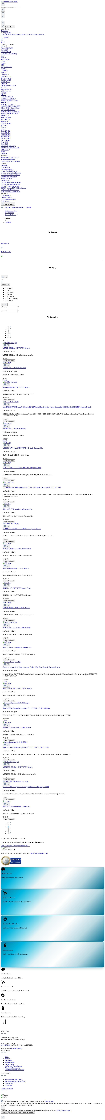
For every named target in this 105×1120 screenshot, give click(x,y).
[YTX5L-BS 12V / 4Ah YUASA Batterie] (10, 343)
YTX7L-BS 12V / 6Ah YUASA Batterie (16, 608)
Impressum (8, 1060)
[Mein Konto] (3, 23)
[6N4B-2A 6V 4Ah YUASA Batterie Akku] (7, 583)
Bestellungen (40, 34)
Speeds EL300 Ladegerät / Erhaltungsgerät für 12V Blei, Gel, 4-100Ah (26, 787)
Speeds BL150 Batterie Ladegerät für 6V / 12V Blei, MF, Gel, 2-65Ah (26, 747)
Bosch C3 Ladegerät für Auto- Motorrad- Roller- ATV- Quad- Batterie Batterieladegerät (31, 667)
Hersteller (5, 284)
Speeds (9, 294)
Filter (5, 277)
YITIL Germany (12, 299)
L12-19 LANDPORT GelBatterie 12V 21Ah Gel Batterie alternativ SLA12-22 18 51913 (32, 487)
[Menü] (3, 4)
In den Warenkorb (9, 360)
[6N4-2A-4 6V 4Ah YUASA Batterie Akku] (10, 622)
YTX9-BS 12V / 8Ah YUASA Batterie (16, 568)
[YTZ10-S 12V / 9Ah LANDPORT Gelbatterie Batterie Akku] (7, 443)
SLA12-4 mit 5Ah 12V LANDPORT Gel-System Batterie (22, 529)
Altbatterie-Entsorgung (12, 1068)
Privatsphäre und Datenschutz (14, 1070)
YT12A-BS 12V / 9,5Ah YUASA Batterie (17, 727)
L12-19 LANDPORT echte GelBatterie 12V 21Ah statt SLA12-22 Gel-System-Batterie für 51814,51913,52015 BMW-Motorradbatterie (47, 407)
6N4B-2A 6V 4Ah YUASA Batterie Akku (17, 588)
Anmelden (4, 31)
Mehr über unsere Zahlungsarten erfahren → (15, 846)
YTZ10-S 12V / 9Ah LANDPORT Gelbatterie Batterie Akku (23, 448)
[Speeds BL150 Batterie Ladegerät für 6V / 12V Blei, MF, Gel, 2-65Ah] (15, 742)
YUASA (10, 301)
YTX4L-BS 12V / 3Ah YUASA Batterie (16, 387)
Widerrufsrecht (9, 1062)
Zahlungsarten (31, 34)
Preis (3, 305)
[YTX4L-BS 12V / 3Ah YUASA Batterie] (10, 382)
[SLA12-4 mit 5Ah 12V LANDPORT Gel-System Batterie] (11, 523)
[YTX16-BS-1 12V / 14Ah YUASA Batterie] (7, 683)
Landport (10, 292)
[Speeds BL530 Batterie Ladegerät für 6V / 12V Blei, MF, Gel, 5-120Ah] (16, 703)
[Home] (52, 39)
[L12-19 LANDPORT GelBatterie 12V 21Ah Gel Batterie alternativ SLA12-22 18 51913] (8, 482)
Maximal (10, 311)
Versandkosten (49, 1101)
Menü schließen (9, 27)
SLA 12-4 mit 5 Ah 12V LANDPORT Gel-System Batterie (22, 468)
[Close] (3, 1117)
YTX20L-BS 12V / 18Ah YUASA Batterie (17, 647)
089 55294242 (5, 1045)
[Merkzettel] (2, 20)
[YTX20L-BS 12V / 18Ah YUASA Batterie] (7, 642)
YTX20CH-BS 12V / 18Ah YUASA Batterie (18, 767)
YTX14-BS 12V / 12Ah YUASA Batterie (16, 806)
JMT (8, 290)
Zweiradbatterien (6, 252)
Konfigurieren (13, 1112)
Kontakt (7, 1059)
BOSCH (10, 288)
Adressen (23, 34)
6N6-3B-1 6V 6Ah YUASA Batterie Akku (17, 548)
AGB (7, 1057)
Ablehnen (4, 1112)
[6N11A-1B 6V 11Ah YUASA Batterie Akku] (7, 504)
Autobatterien (5, 243)
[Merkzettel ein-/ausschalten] (6, 345)
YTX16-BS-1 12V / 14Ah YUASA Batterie (17, 688)
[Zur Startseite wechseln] (9, 2)
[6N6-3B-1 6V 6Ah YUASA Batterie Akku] (7, 543)
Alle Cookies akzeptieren (26, 1112)
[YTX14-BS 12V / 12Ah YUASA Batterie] (6, 801)
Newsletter (8, 1085)
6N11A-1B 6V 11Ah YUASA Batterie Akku (17, 509)
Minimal (10, 307)
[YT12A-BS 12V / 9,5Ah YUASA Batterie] (7, 722)
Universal (10, 296)
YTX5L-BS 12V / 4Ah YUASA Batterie (16, 348)
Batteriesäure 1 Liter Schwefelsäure (14, 368)
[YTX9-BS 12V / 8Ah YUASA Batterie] (7, 563)
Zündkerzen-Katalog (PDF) (14, 1080)
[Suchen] (3, 10)
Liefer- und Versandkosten (13, 1066)
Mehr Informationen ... (64, 1110)
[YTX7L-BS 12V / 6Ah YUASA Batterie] (7, 602)
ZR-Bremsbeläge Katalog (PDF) (15, 1081)
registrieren (7, 33)
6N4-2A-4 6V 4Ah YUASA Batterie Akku (17, 627)
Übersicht (4, 34)
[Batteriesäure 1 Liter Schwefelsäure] (7, 362)
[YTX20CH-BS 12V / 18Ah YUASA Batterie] (11, 762)
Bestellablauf (9, 1083)
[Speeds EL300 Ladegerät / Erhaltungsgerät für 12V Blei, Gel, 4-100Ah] (15, 781)
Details (5, 380)
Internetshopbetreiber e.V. (39, 853)
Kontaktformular (16, 1048)
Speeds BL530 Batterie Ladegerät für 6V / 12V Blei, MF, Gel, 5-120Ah (26, 708)
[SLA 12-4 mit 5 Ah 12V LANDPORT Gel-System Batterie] (7, 462)
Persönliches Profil (13, 34)
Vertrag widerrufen (7, 1089)
